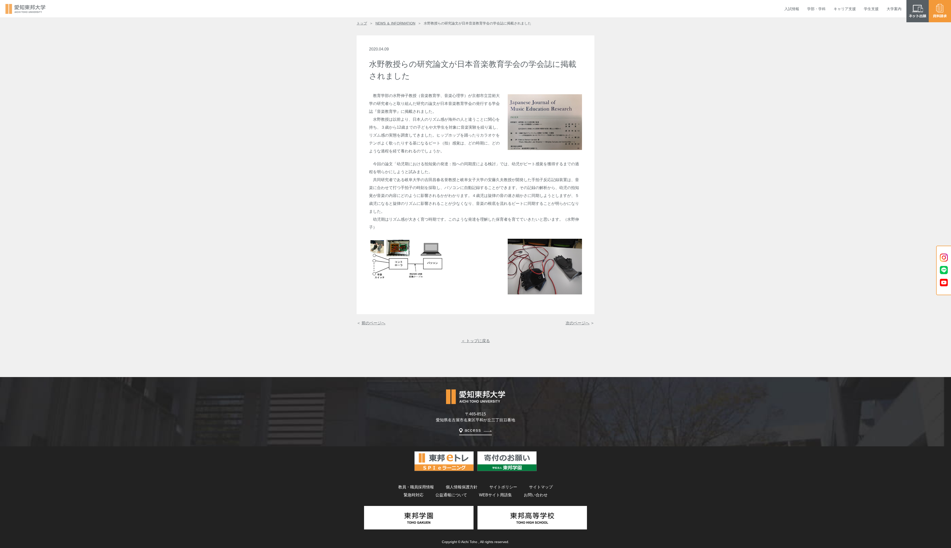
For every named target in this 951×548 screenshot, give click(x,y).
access (473, 430)
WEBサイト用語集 (495, 495)
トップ (362, 23)
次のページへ (577, 323)
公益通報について (451, 495)
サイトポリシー (503, 487)
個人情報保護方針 (461, 487)
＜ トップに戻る (475, 341)
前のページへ (373, 323)
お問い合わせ (536, 495)
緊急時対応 (413, 495)
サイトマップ (541, 487)
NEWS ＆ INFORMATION (395, 23)
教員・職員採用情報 (416, 487)
